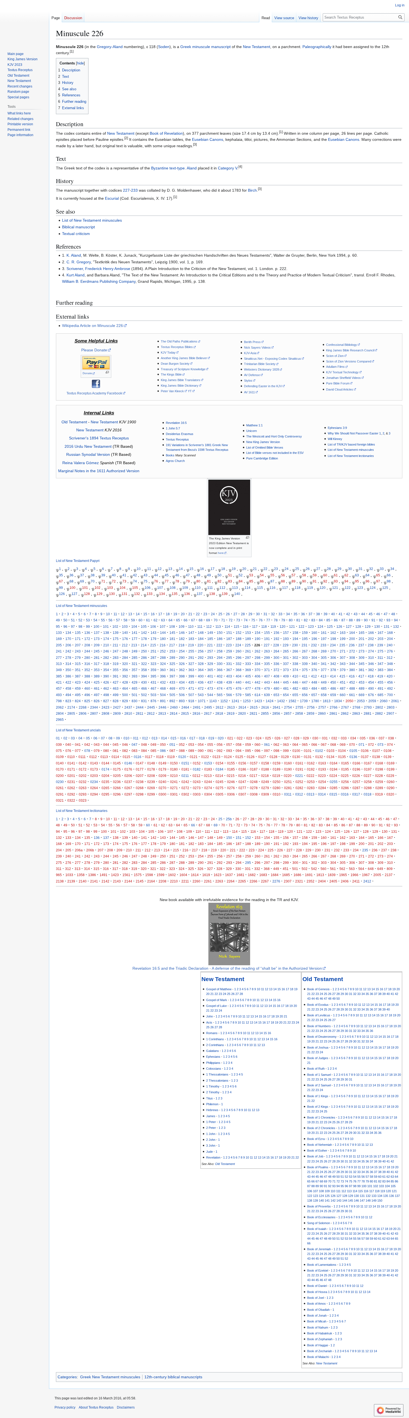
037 (382, 738)
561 (333, 869)
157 (286, 632)
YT (190, 391)
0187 (254, 769)
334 (257, 664)
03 (73, 738)
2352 (310, 881)
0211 (185, 775)
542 (314, 869)
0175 (117, 769)
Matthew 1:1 (254, 425)
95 (357, 581)
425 (97, 682)
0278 (254, 788)
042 (87, 744)
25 (297, 569)
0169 (391, 763)
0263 (83, 788)
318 (106, 664)
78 (177, 581)
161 (324, 632)
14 (181, 569)
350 (68, 670)
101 (85, 587)
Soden (163, 46)
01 (58, 738)
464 (125, 688)
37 (82, 575)
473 (210, 688)
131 (124, 594)
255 (191, 651)
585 (248, 695)
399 (191, 676)
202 (371, 639)
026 (277, 738)
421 (59, 682)
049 (153, 744)
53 (251, 575)
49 (209, 575)
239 (380, 645)
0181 (185, 769)
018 (202, 738)
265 (286, 651)
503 (153, 695)
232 (314, 645)
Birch (252, 190)
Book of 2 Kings (317, 1106)
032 (334, 738)
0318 (367, 794)
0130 (296, 757)
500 (125, 695)
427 (116, 682)
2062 (60, 707)
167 (380, 632)
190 (257, 639)
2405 (333, 881)
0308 (254, 794)
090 (201, 750)
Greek (185, 46)
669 (361, 695)
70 (93, 581)
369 (248, 670)
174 (106, 639)
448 (314, 682)
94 (346, 581)
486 (333, 688)
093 (229, 750)
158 (295, 632)
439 (229, 682)
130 (112, 594)
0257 (356, 782)
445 (286, 682)
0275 (219, 788)
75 (145, 581)
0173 (94, 769)
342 (333, 664)
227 (126, 190)
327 (191, 664)
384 (390, 670)
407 (267, 676)
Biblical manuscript (78, 227)
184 (201, 639)
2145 (140, 881)
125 (385, 587)
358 (144, 670)
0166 (356, 763)
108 (173, 587)
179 (153, 639)
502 (144, 695)
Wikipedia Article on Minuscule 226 (92, 325)
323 (153, 664)
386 (68, 676)
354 (106, 670)
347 (380, 664)
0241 (174, 782)
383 (380, 670)
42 (135, 575)
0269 (151, 788)
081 (116, 750)
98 (389, 581)
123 (360, 587)
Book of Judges (317, 1058)
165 (361, 632)
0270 (162, 788)
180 (163, 639)
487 (343, 688)
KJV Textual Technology (342, 372)
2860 (322, 713)
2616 (265, 707)
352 (87, 670)
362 (182, 670)
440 (239, 682)
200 (352, 639)
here (221, 552)
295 (229, 657)
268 (314, 651)
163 (343, 632)
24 (287, 569)
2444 (140, 707)
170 (68, 639)
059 (248, 744)
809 (390, 869)
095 (248, 750)
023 (249, 738)
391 (116, 676)
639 (267, 695)
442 (257, 682)
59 (315, 575)
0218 (265, 775)
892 (172, 701)
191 (267, 639)
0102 (319, 750)
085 (153, 750)
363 (191, 670)
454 (371, 682)
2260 (196, 881)
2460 (174, 707)
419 (380, 676)
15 (191, 569)
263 (267, 651)
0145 (117, 763)
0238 (140, 782)
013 (154, 738)
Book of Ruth (316, 1068)
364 (201, 670)
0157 (254, 763)
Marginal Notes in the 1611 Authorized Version (98, 471)
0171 (71, 769)
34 (392, 569)
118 (297, 587)
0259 (379, 782)
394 (144, 676)
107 (160, 587)
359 (153, 670)
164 (352, 632)
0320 (390, 794)
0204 (105, 775)
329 (210, 664)
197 (324, 639)
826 (97, 701)
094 (239, 750)
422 (68, 682)
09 (118, 738)
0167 (368, 763)
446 (295, 682)
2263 (219, 881)
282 (106, 657)
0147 (140, 763)
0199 (391, 769)
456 (390, 682)
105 (135, 587)
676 (371, 695)
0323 (83, 800)
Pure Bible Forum (337, 383)
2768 (356, 707)
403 (229, 676)
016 (183, 738)
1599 (160, 875)
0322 (71, 800)
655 (295, 695)
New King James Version (263, 442)
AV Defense (252, 375)
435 (191, 682)
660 (343, 695)
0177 (140, 769)
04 (80, 738)
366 (220, 670)
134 (162, 594)
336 (276, 664)
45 (167, 575)
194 (295, 639)
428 (125, 682)
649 (380, 869)
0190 (288, 769)
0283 (311, 788)
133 (149, 594)
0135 (342, 757)
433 (172, 682)
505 (172, 695)
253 (172, 651)
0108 (387, 750)
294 (220, 657)
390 (106, 676)
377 (324, 670)
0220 (288, 775)
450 (333, 682)
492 (390, 688)
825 (87, 701)
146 (182, 632)
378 (333, 670)
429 (134, 682)
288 (163, 657)
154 (257, 632)
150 (220, 632)
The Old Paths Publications (179, 341)
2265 (242, 881)
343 (343, 664)
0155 (231, 763)
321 (134, 664)
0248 (254, 782)
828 (116, 701)
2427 (117, 707)
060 (257, 744)
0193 (322, 769)
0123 (216, 757)
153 (248, 632)
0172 (83, 769)
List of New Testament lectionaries (351, 455)
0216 (242, 775)
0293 (83, 794)
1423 (258, 701)
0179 (162, 769)
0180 (174, 769)
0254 (322, 782)
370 (257, 670)
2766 (333, 707)
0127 (262, 757)
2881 (367, 713)
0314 (322, 794)
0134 (330, 757)
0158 (265, 763)
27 (318, 569)
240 (390, 645)
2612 (219, 707)
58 (304, 575)
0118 (160, 757)
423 (78, 682)
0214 (219, 775)
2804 (60, 713)
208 (87, 645)
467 (153, 688)
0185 (231, 769)
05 (88, 738)
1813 (327, 701)
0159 (276, 763)
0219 (276, 775)
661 (352, 695)
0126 (251, 757)
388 (87, 676)
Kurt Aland (75, 275)
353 (97, 670)
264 (276, 651)
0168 (379, 763)
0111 (82, 757)
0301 (174, 794)
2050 (349, 701)
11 (149, 569)
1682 (252, 875)
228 (276, 645)
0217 (253, 775)
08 (110, 738)
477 (248, 688)
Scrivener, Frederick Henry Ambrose (98, 268)
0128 (273, 757)
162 (333, 632)
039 (59, 744)
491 (380, 688)
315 (78, 664)
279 (78, 657)
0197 (368, 769)
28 (329, 569)
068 (333, 744)
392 (125, 676)
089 (191, 750)
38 (93, 575)
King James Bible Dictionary (179, 385)
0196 (356, 769)
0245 (219, 782)
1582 (292, 701)
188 (239, 639)
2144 (128, 881)
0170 (60, 769)
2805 (71, 713)
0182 (197, 769)
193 (286, 639)
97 (378, 581)
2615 (254, 707)
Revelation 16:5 (176, 422)
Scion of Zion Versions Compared (348, 361)
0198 (379, 769)
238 (371, 645)
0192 (311, 769)
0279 (265, 788)
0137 (365, 757)
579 (239, 695)
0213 (208, 775)
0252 (299, 782)
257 (210, 651)
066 (314, 744)
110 (198, 587)
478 (257, 688)
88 (283, 581)
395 (153, 676)
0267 (128, 788)
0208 (151, 775)
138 (212, 594)
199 (343, 639)
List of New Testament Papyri (78, 560)
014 (164, 738)
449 (324, 682)
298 (257, 657)
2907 (390, 713)
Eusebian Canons (207, 139)
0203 (94, 775)
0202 (83, 775)
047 (134, 744)
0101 (308, 750)
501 (134, 695)
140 (237, 594)
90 (304, 581)
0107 (376, 750)
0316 (345, 794)
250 (144, 651)
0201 (71, 775)
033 (344, 738)
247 (116, 651)
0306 (231, 794)
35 (61, 575)
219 (191, 645)
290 (182, 657)
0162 (311, 763)
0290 (391, 788)
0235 (105, 782)
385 (59, 676)
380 (352, 670)
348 (390, 664)
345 (361, 664)
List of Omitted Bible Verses (264, 447)
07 (103, 738)
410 (295, 676)
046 (125, 744)
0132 (319, 757)
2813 (162, 713)
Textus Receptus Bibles (177, 347)
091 (210, 750)
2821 (253, 713)
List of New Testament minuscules (92, 220)
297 (248, 657)
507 (191, 695)
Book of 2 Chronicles (321, 1128)
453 (361, 682)
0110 (71, 757)
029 (306, 738)
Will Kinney (335, 439)
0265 (105, 788)
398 (182, 676)
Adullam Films (335, 366)
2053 (361, 701)
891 (163, 701)
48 (198, 575)
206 (68, 645)
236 (352, 645)
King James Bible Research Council (350, 350)
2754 (288, 707)
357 (134, 670)
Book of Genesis (318, 989)
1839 (332, 875)
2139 (71, 881)
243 (78, 651)
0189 (276, 769)
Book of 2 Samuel (319, 1085)
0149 (162, 763)
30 (350, 569)
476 (239, 688)
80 (198, 581)
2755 (299, 707)
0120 (182, 757)
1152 (224, 701)
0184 (219, 769)
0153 (208, 763)
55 (272, 575)
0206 (128, 775)
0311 (288, 794)
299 (267, 657)
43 (145, 575)
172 (87, 639)
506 (182, 695)
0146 (128, 763)
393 (134, 676)
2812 (151, 713)
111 (210, 587)
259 (229, 651)
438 (220, 682)
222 (219, 645)
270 (333, 651)
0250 (276, 782)
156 (276, 632)
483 (305, 688)
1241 (235, 701)
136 (187, 594)
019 (211, 738)
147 (191, 632)
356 (125, 670)
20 (244, 569)
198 (333, 639)
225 (248, 645)
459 (78, 688)
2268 (83, 707)
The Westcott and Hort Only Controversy (274, 436)
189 (248, 639)
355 (116, 670)
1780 (315, 701)
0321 (60, 800)
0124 (228, 757)
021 (230, 738)
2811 (139, 713)
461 (97, 688)
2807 (94, 713)
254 (182, 651)
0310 (276, 794)
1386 (92, 875)
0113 (104, 757)
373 (286, 670)
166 (371, 632)
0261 (60, 788)
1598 (149, 875)
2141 (94, 881)
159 (305, 632)
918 (191, 701)
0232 (83, 782)
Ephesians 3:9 (337, 427)
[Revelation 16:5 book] (229, 933)
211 (115, 645)
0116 (137, 757)
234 (333, 645)
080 (106, 750)
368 (239, 670)
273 (361, 651)
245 (97, 651)
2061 (395, 701)
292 (201, 657)
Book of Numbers (319, 1026)
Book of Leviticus (318, 1015)
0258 (368, 782)
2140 (83, 881)
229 (286, 645)
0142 (83, 763)
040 (68, 744)
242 (68, 651)
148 (201, 632)
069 (343, 744)
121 (335, 587)
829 (125, 701)
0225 (345, 775)
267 (305, 651)
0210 (174, 775)
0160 (288, 763)
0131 (308, 757)
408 (276, 676)
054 (201, 744)
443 (267, 682)
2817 (208, 713)
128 (87, 594)
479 (267, 688)
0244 (208, 782)
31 (361, 569)
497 (97, 695)
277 (59, 657)
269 (324, 651)
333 (248, 664)
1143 (213, 701)
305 (324, 657)
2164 (151, 881)
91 (315, 581)
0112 (93, 757)
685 (380, 695)
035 (363, 738)
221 (210, 645)
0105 (353, 750)
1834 (338, 701)
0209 (162, 775)
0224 (333, 775)
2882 (379, 713)
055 (210, 744)
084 (144, 750)
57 (293, 575)
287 (153, 657)
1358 (81, 875)
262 (257, 651)
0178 (151, 769)
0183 (208, 769)
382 (371, 670)
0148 (151, 763)
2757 (322, 707)
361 (172, 670)
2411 (356, 881)
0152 (197, 763)
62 (346, 575)
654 (286, 695)
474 (220, 688)
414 (333, 676)
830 (134, 701)
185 (210, 639)
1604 (183, 875)
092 (220, 750)
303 (305, 657)
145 (172, 632)
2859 (310, 713)
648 (371, 869)
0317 (356, 794)
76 (156, 581)
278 (68, 657)
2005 (377, 875)
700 (390, 695)
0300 (162, 794)
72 (114, 581)
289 (172, 657)
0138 (376, 757)
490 (371, 688)
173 (97, 639)
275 (380, 651)
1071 (202, 701)
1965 (343, 875)
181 (172, 639)
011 (136, 738)
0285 (333, 788)
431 (153, 682)
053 (191, 744)
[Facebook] (96, 383)
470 (182, 688)
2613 (231, 707)
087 (172, 750)
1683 (263, 875)
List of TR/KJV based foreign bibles (351, 444)
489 (361, 688)
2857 (288, 713)
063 (286, 744)
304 (314, 657)
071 (361, 744)
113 (235, 587)
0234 (94, 782)
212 (125, 645)
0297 (128, 794)
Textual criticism (76, 233)
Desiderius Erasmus (179, 434)
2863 (356, 713)
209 (97, 645)
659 (333, 695)
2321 (299, 881)
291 (191, 657)
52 (241, 575)
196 (314, 639)
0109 (60, 757)
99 (61, 587)
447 (305, 682)
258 (220, 651)
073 (380, 744)
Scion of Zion (335, 355)
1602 (172, 875)
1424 (270, 701)
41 (124, 575)
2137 (389, 875)
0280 (276, 788)
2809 (117, 713)
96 (367, 581)
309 (361, 657)
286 (144, 657)
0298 (140, 794)
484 (314, 688)
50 (219, 575)
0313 (310, 794)
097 (267, 750)
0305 (219, 794)
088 (182, 750)
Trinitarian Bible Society (259, 364)
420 (390, 676)
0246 (231, 782)
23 (276, 569)
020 (221, 738)
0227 (367, 775)
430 (144, 682)
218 (181, 645)
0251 (288, 782)
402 (220, 676)
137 (200, 594)
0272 (185, 788)
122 (348, 587)
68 (71, 581)
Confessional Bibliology (341, 344)
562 (342, 869)
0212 (196, 775)
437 (210, 682)
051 (172, 744)
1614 (195, 875)
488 (352, 688)
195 (305, 639)
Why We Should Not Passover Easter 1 (354, 433)
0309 (265, 794)
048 (144, 744)
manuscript (221, 46)
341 (324, 664)
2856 (276, 713)
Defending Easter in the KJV (263, 386)
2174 (71, 707)
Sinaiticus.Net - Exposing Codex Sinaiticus (272, 358)
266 (295, 651)
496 (87, 695)
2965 (60, 719)
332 (239, 664)
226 (280, 850)
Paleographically (316, 46)
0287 (356, 788)
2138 (60, 881)
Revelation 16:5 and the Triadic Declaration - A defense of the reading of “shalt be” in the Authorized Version (227, 968)
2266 (253, 881)
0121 (194, 757)
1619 (206, 875)
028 (296, 738)
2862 (345, 713)
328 (201, 664)
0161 (299, 763)
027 (287, 738)
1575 (138, 875)
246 (106, 651)
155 (267, 632)
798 (59, 701)
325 (172, 664)
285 (134, 657)
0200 (60, 775)
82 (219, 581)
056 (220, 744)
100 (72, 587)
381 (361, 670)
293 (210, 657)
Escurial (112, 198)
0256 (345, 782)
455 (380, 682)
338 (295, 664)
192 (276, 639)
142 (144, 632)
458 (68, 688)
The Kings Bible (171, 374)
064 (295, 744)
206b (90, 850)
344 (352, 664)
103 (110, 587)
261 (248, 651)
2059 (372, 701)
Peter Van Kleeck (172, 391)
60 (325, 575)
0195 (345, 769)
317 (97, 664)
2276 (276, 881)
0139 (387, 757)
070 (352, 744)
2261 (208, 881)
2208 (162, 881)
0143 (94, 763)
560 (323, 869)
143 (153, 632)
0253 (311, 782)
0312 (299, 794)
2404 (322, 881)
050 (163, 744)
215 (153, 645)
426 (106, 682)
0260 (391, 782)
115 (260, 587)
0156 (242, 763)
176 (125, 639)
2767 (345, 707)
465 (134, 688)
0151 (185, 763)
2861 (333, 713)
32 (371, 569)
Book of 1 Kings (317, 1096)
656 (305, 695)
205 (59, 645)
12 (160, 569)
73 (124, 581)
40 (114, 575)
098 (276, 750)
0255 (333, 782)
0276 (231, 788)
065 (305, 744)
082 (125, 750)
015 (173, 738)
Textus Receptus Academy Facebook (94, 393)
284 (125, 657)
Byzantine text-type (168, 168)
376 (314, 670)
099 (286, 750)
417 (361, 676)
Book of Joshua (317, 1047)
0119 (171, 757)
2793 (368, 707)
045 (116, 744)
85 (251, 581)
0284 (322, 788)
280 (87, 657)
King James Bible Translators (180, 380)
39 (103, 575)
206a (79, 850)
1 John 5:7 (173, 428)
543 (201, 695)
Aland (192, 168)
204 (390, 639)
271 (343, 651)
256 (201, 651)
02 (65, 738)
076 (68, 750)
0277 (242, 788)
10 (139, 569)
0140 (60, 763)
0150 (174, 763)
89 (293, 581)
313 (59, 664)
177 (134, 639)
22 (265, 569)
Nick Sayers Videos (257, 347)
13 (170, 569)
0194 (333, 769)
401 (210, 676)
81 (209, 581)
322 (144, 664)
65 (378, 575)
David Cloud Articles (339, 389)
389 (97, 676)
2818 (219, 713)
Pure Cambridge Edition (262, 458)
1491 (103, 875)
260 (239, 651)
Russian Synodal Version (88, 454)
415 (342, 676)
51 (230, 575)
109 (185, 587)
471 (191, 688)
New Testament (256, 46)
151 (229, 632)
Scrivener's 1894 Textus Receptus (99, 438)
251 (153, 651)
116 (272, 587)
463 (116, 688)
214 (144, 645)
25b (229, 819)
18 (223, 569)
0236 (117, 782)
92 (325, 581)
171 (78, 639)
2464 (185, 707)
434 (182, 682)
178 (144, 639)
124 (373, 587)
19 (234, 569)
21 (255, 569)
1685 (286, 875)
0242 (185, 782)
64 (367, 575)
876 (153, 701)
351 (78, 670)
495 (78, 695)
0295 (105, 794)
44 (156, 575)
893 (182, 701)
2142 (105, 881)
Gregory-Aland (110, 46)
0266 (117, 788)
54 (262, 575)
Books (170, 455)
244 (87, 651)
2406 (345, 881)
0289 (379, 788)
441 (248, 682)
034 (353, 738)
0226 (356, 775)
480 (276, 688)
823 (68, 701)
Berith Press (252, 342)
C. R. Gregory (78, 262)
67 (61, 581)
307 (343, 657)
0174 (105, 769)
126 (62, 594)
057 (229, 744)
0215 (231, 775)
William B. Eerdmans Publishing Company (98, 281)
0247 (242, 782)
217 (172, 645)
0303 (197, 794)
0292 (71, 794)
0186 (242, 769)
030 (315, 738)
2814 (174, 713)
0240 (162, 782)
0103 (330, 750)
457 (59, 688)
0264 (94, 788)
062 (276, 744)
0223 (322, 775)
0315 (333, 794)
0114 (115, 757)
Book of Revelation (166, 133)
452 (352, 682)
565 (220, 695)
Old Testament (74, 422)
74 (135, 581)
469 (172, 688)
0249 (265, 782)
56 (283, 575)
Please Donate (94, 350)
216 (163, 645)
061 (267, 744)
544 (210, 695)
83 (230, 581)
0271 (174, 788)
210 (106, 645)
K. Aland (73, 255)
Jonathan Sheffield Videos (343, 377)
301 (286, 657)
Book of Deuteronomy (322, 1036)
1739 (304, 701)
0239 (151, 782)
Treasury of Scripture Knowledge (183, 369)
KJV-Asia (250, 353)
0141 (71, 763)
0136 (353, 757)
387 (78, 676)
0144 (105, 763)
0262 (71, 788)
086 (163, 750)
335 (267, 664)
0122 (205, 757)
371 (267, 670)
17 (213, 569)
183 (191, 639)
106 (148, 587)
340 (314, 664)
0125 (239, 757)
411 (304, 676)
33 (382, 569)
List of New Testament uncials (78, 730)
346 (371, 664)
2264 (231, 881)
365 (210, 670)
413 (323, 676)
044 (106, 744)
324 (163, 664)
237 (361, 645)
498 (106, 695)
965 (59, 875)
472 (201, 688)
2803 (391, 707)
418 (371, 676)
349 (59, 670)
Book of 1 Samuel (319, 1074)
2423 (105, 707)
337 (286, 664)
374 (295, 670)
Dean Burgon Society (175, 363)
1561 (126, 875)
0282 (299, 788)
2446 (162, 707)
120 (323, 587)
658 (324, 695)
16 (202, 569)
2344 (94, 707)
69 (82, 581)
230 (295, 645)
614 (257, 695)
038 (391, 738)
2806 (83, 713)
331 (229, 664)
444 (276, 682)
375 (305, 670)
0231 (71, 782)
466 (144, 688)
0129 (285, 757)
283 (116, 657)
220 (200, 645)
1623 (217, 875)
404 (239, 676)
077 (78, 750)
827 (106, 701)
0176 (128, 769)
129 (99, 594)
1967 (366, 875)
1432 (281, 701)
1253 (247, 701)
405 (248, 676)
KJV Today (168, 352)
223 (229, 645)
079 (97, 750)
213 (134, 645)
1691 (309, 875)
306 (333, 657)
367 (229, 670)
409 (286, 676)
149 (210, 632)
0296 (117, 794)
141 (134, 632)
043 (97, 744)
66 (389, 575)
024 (259, 738)
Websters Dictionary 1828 (261, 369)
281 (97, 657)
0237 (128, 782)
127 (74, 594)
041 (78, 744)
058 (239, 744)
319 (116, 664)
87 (272, 581)
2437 (128, 707)
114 (247, 587)
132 (137, 594)
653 (276, 695)
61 (336, 575)
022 (240, 738)
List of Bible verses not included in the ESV (275, 452)
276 (390, 651)
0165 (345, 763)
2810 (128, 713)
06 (95, 738)
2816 (196, 713)
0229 (390, 775)
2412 (367, 881)
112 (222, 587)
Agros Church (175, 460)
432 (163, 682)
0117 (148, 757)
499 (116, 695)
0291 (60, 794)
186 (220, 639)
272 (352, 651)
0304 (208, 794)
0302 (185, 794)
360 (163, 670)
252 (163, 651)
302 (295, 657)
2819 (231, 713)
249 (134, 651)
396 (163, 676)
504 (163, 695)
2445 (151, 707)
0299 (151, 794)
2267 (265, 881)
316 (87, 664)
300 (276, 657)
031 (325, 738)
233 (134, 190)
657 (314, 695)
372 (276, 670)
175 (116, 639)
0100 (296, 750)
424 (87, 682)
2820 (242, 713)
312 (390, 657)
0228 (379, 775)
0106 (365, 750)
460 (87, 688)
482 (295, 688)
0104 (342, 750)
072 (371, 744)
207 (78, 645)
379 (343, 670)
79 (188, 581)
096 (257, 750)
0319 (379, 794)
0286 (345, 788)
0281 (288, 788)
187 (229, 639)
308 (352, 657)
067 (324, 744)
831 (144, 701)
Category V (227, 168)
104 (122, 587)
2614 (242, 707)
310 (371, 657)
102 (97, 587)
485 (324, 688)
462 (106, 688)
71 (103, 581)
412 (314, 676)
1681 (240, 875)
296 (239, 657)
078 (87, 750)
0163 (322, 763)
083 (134, 750)
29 (339, 569)
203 (380, 639)
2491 (197, 707)
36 (71, 575)
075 (59, 750)
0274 (208, 788)
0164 (333, 763)
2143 (117, 881)
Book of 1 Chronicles (321, 1117)
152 (239, 632)
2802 (379, 707)
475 (229, 688)
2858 (299, 713)
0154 (219, 763)
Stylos (248, 380)
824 (78, 701)
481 (286, 688)
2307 (288, 881)
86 (262, 581)
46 (177, 575)
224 (238, 645)
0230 (60, 782)
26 (308, 569)
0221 (299, 775)
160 (314, 632)
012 (145, 738)
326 (182, 664)
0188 (265, 769)
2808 (105, 713)
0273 (197, 788)
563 (352, 869)
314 (68, 664)
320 (125, 664)
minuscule (201, 46)
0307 (242, 794)
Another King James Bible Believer (184, 358)
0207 (140, 775)
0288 (368, 788)
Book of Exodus (318, 1004)
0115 (126, 757)
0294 (94, 794)
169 (59, 639)
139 (225, 594)
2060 (384, 701)
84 (241, 581)
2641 (276, 707)
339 (305, 664)
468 (163, 688)
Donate (87, 373)
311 (380, 657)
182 (182, 639)
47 (188, 575)
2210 (174, 881)
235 (342, 645)
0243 (197, 782)
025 (268, 738)
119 (310, 587)
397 (172, 676)
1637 (229, 875)
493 (59, 695)
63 (357, 575)
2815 (185, 713)
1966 (354, 875)
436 (201, 682)
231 (304, 645)
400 (201, 676)
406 (257, 676)
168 (390, 632)
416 (352, 676)
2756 (311, 707)
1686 (297, 875)
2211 (185, 881)
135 (175, 594)
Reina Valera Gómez (80, 463)
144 (163, 632)
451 (343, 682)
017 (192, 738)
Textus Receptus (177, 439)
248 (125, 651)
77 (167, 581)
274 (371, 651)
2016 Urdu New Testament (88, 446)
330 (220, 664)
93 (336, 581)
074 (390, 744)
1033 (69, 875)
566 (229, 695)
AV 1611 (249, 392)
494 (68, 695)
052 (182, 744)
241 (59, 651)
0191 (299, 769)
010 (126, 738)
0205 (117, 775)
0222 (310, 775)
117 (285, 587)
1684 (275, 875)
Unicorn (251, 430)
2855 (265, 713)
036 (372, 738)
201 (361, 639)
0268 (140, 788)
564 (361, 869)
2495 (208, 707)
